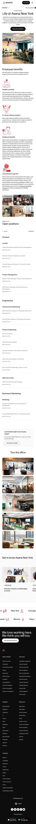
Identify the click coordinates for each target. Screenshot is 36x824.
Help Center (22, 706)
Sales (4, 721)
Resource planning (23, 682)
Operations (5, 712)
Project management (7, 688)
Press (4, 775)
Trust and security (7, 781)
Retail (4, 727)
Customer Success (23, 730)
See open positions (18, 29)
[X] (12, 809)
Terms (15, 814)
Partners (21, 736)
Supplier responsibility (8, 787)
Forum (20, 718)
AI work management (7, 685)
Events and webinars (24, 724)
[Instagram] (18, 809)
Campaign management (24, 661)
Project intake (22, 688)
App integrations (6, 682)
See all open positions (10, 640)
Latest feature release (8, 667)
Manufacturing (6, 736)
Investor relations (7, 778)
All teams (5, 745)
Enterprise (5, 679)
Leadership (5, 760)
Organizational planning (24, 676)
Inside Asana (6, 769)
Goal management (23, 670)
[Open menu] (32, 2)
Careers (4, 766)
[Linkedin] (15, 809)
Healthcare (5, 724)
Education (5, 733)
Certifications (22, 715)
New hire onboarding (24, 673)
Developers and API (23, 733)
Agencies (5, 742)
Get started (26, 2)
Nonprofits (5, 739)
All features (5, 664)
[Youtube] (24, 809)
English (20, 803)
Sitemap (21, 739)
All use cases (22, 694)
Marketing (5, 709)
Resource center (23, 721)
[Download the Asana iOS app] (12, 819)
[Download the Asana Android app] (23, 819)
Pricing (4, 670)
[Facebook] (21, 809)
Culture (4, 772)
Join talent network (12, 443)
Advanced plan (6, 676)
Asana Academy (23, 712)
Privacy (4, 784)
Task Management (23, 691)
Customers (5, 763)
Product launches (23, 679)
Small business (6, 706)
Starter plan (5, 673)
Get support (22, 709)
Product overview (7, 661)
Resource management (8, 691)
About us (5, 757)
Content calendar (23, 664)
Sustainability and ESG (8, 790)
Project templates (23, 727)
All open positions (30, 7)
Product (4, 718)
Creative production (23, 667)
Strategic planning (23, 685)
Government (5, 730)
